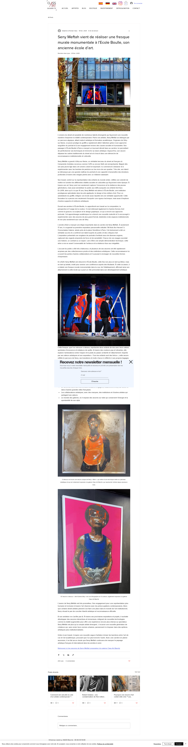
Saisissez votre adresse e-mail (91, 371)
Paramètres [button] (157, 744)
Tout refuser (168, 744)
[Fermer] (185, 743)
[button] (131, 362)
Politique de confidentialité (105, 744)
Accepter (179, 744)
